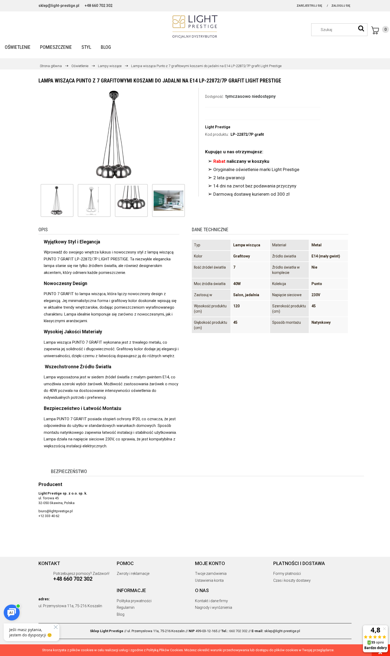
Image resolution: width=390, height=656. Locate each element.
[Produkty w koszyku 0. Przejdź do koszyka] (380, 30)
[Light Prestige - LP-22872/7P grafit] (57, 200)
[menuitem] (17, 47)
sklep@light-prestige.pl (58, 5)
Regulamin (126, 607)
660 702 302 (238, 631)
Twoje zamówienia (211, 573)
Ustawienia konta (209, 580)
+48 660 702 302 (98, 5)
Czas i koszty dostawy (292, 580)
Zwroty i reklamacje (133, 573)
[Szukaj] (361, 28)
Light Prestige (217, 127)
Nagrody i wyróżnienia (213, 607)
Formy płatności (287, 573)
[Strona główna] (195, 27)
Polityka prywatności (134, 601)
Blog (120, 614)
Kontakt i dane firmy (211, 601)
